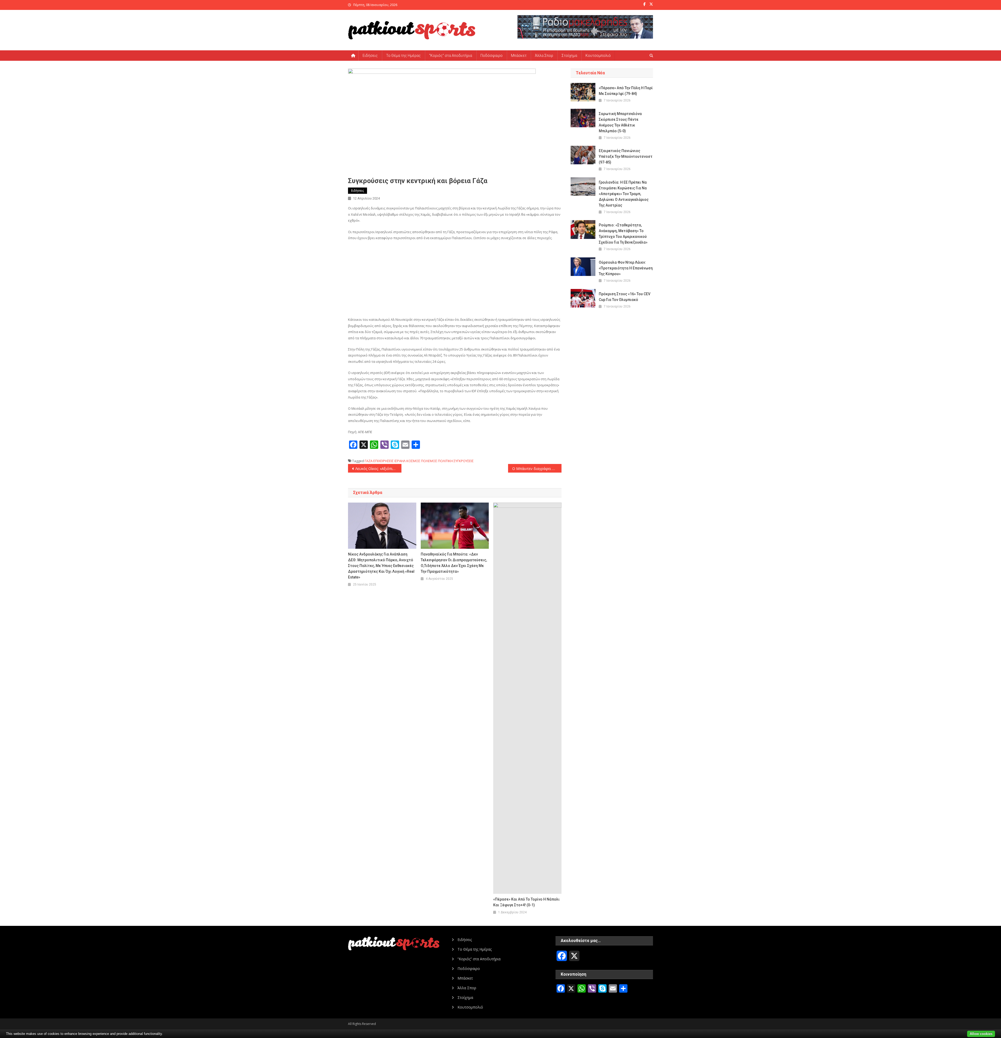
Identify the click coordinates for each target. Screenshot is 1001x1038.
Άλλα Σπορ (544, 55)
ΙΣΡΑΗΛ (400, 460)
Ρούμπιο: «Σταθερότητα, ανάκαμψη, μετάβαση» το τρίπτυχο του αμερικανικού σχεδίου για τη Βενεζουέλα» (623, 233)
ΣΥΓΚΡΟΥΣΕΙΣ (464, 460)
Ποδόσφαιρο (491, 55)
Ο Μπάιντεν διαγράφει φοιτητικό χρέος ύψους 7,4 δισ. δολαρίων (536, 468)
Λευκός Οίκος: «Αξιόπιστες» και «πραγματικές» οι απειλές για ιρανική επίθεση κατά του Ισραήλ (378, 468)
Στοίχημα (569, 55)
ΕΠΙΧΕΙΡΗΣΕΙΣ (383, 460)
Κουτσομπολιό (598, 55)
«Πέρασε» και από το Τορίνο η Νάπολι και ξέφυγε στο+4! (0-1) (526, 902)
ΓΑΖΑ (369, 460)
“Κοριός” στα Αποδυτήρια (450, 55)
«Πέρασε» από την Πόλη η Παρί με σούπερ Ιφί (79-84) (626, 91)
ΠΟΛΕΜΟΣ (429, 460)
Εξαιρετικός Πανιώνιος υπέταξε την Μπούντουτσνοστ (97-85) (625, 156)
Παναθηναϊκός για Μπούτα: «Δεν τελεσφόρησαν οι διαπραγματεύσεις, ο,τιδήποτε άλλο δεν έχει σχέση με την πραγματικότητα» (454, 563)
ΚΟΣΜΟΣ (413, 460)
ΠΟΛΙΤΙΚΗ (445, 460)
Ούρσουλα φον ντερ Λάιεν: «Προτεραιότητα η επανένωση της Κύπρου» (626, 268)
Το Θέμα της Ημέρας (403, 55)
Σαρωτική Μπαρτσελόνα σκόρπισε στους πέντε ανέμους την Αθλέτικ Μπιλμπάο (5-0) (620, 122)
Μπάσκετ (519, 55)
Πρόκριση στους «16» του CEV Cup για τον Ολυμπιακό (624, 297)
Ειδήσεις (370, 55)
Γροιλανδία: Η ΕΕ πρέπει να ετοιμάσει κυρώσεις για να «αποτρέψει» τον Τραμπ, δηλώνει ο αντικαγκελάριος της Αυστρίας (624, 193)
